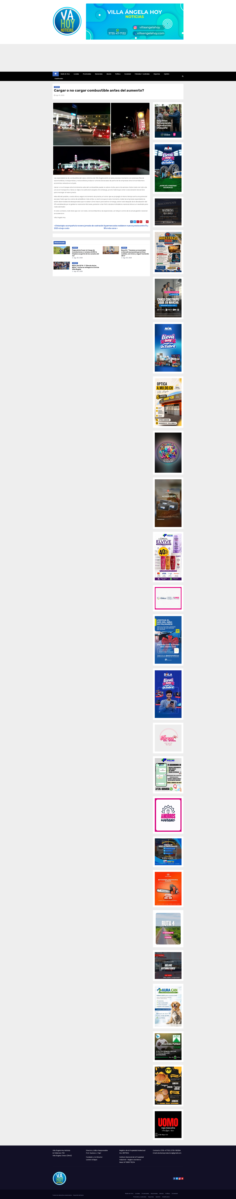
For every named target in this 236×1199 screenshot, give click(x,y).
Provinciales (87, 74)
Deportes (157, 74)
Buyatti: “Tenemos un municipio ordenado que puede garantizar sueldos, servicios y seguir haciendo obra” (135, 253)
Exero (82, 1195)
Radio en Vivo (65, 74)
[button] (182, 76)
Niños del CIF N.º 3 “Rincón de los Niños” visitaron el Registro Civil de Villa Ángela (85, 267)
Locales (76, 74)
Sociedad (127, 74)
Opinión (166, 74)
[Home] (56, 74)
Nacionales (99, 74)
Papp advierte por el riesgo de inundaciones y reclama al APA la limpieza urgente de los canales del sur (85, 253)
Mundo (109, 74)
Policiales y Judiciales (142, 74)
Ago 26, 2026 (78, 258)
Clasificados (59, 79)
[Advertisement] (118, 58)
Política (117, 74)
